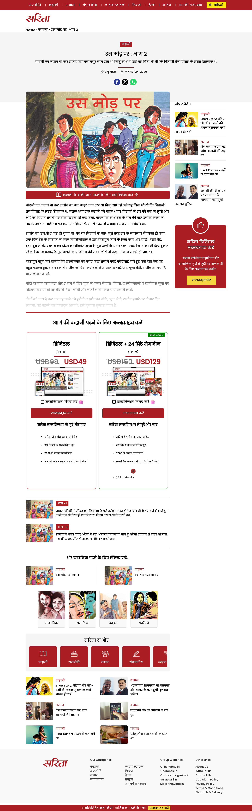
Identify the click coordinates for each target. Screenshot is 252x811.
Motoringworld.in (172, 784)
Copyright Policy (206, 780)
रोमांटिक (82, 623)
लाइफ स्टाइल (114, 5)
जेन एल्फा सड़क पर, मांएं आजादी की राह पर (213, 151)
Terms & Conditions (209, 788)
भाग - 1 (62, 503)
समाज (70, 5)
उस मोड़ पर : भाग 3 (147, 575)
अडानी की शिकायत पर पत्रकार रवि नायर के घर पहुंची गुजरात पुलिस (150, 690)
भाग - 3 (62, 527)
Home (30, 29)
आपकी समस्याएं (190, 5)
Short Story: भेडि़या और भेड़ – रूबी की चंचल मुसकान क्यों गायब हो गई (74, 690)
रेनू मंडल (110, 72)
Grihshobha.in (170, 767)
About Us (201, 767)
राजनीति (35, 5)
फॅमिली (144, 623)
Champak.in (168, 771)
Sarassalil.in (168, 780)
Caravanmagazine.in (174, 775)
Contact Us (203, 775)
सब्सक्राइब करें (61, 413)
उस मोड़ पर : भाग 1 (67, 575)
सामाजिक (51, 623)
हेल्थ (151, 5)
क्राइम (166, 5)
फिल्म (136, 5)
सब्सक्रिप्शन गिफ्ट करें (61, 401)
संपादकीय (89, 5)
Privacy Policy (204, 784)
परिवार (134, 729)
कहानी (53, 5)
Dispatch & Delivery (208, 792)
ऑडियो (218, 5)
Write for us (203, 771)
